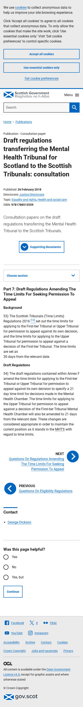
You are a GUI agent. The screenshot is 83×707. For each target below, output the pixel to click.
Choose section (17, 275)
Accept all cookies (41, 54)
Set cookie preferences (42, 78)
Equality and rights (24, 199)
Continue (13, 591)
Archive (30, 642)
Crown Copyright (14, 651)
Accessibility (11, 642)
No (14, 567)
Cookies (62, 642)
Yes (14, 557)
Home (7, 122)
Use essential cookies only (41, 67)
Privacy (68, 651)
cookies (21, 7)
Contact (46, 642)
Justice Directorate (31, 194)
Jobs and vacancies (44, 651)
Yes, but (18, 577)
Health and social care (52, 199)
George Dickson (19, 522)
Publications (24, 122)
